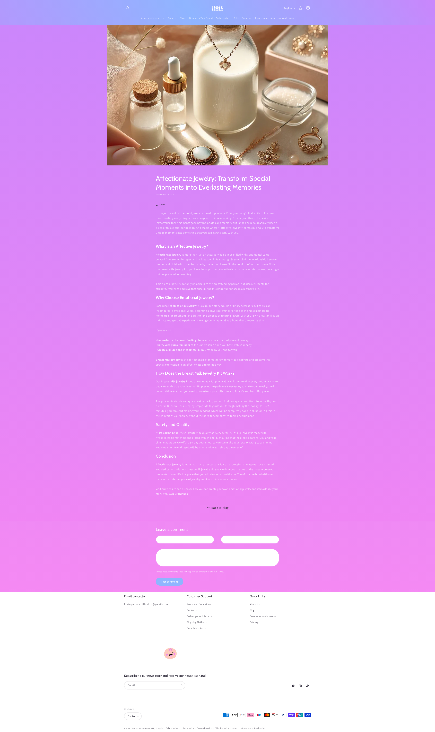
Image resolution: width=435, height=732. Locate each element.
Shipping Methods (197, 622)
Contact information (241, 728)
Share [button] (162, 204)
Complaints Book (196, 628)
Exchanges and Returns (199, 616)
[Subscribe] (181, 685)
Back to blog (220, 508)
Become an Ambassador (263, 616)
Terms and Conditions (199, 604)
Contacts (192, 610)
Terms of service (204, 728)
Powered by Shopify (154, 728)
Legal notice (259, 728)
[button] (128, 8)
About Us (255, 604)
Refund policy (172, 728)
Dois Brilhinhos (138, 728)
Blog (252, 610)
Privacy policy (187, 728)
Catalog (254, 622)
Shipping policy (222, 728)
